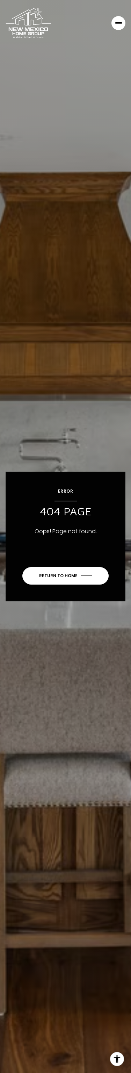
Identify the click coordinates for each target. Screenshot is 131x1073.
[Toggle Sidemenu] (118, 23)
